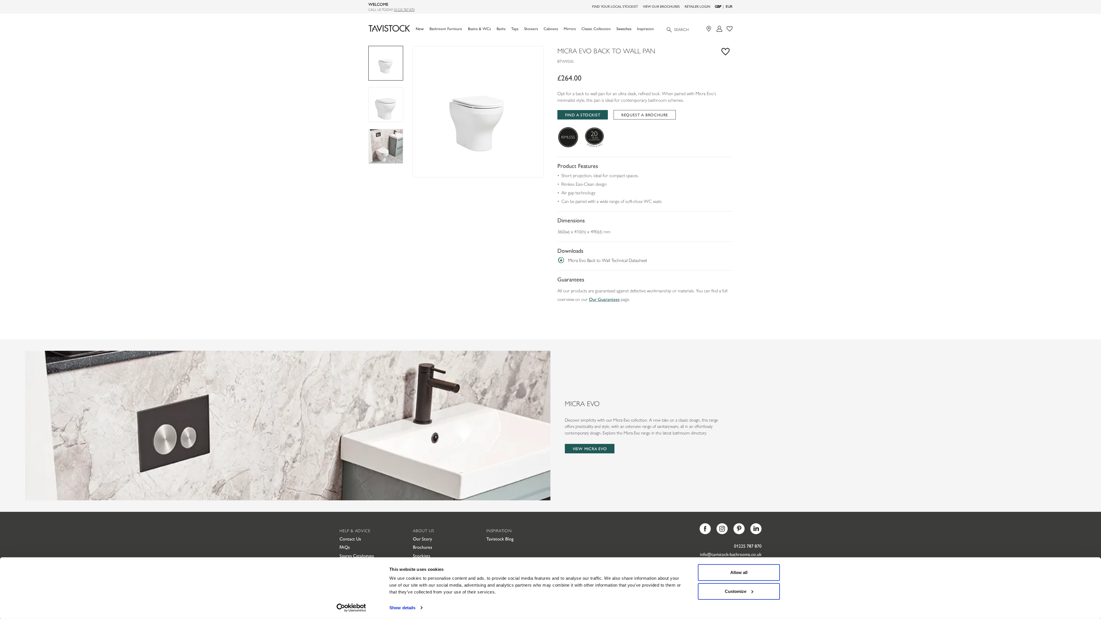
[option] (478, 111)
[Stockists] (709, 29)
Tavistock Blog (500, 538)
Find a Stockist (582, 114)
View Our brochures (661, 6)
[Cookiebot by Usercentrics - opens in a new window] (351, 608)
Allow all (738, 572)
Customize (735, 591)
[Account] (720, 29)
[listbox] (478, 111)
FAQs (344, 547)
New (420, 28)
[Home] (389, 28)
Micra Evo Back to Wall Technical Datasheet (607, 260)
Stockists (421, 555)
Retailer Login (697, 6)
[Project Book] (730, 29)
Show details (402, 607)
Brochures (422, 547)
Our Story (422, 538)
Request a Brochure (644, 114)
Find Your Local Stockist (615, 6)
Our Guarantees (604, 299)
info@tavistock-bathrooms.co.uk (731, 554)
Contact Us (350, 538)
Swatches (623, 28)
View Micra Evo (590, 448)
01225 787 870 (404, 9)
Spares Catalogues (356, 555)
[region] (478, 111)
